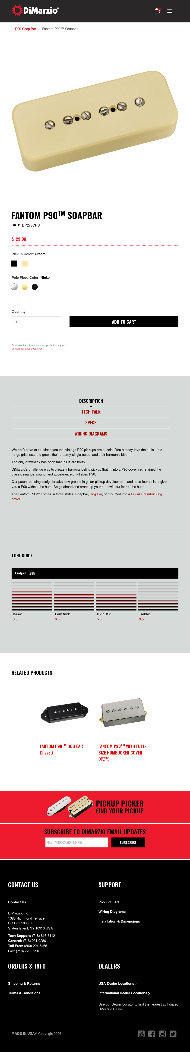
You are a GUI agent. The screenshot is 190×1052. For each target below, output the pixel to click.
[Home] (35, 10)
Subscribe (128, 842)
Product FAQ (108, 902)
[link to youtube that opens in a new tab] (141, 1034)
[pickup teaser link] (64, 712)
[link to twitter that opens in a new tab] (173, 1034)
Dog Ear (96, 493)
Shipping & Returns (24, 983)
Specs (91, 422)
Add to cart (124, 321)
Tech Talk (91, 411)
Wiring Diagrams (91, 433)
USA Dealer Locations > (117, 983)
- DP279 (122, 752)
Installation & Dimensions (119, 921)
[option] (64, 712)
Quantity (18, 311)
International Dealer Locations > (124, 992)
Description (91, 400)
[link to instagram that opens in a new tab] (162, 1034)
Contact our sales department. (28, 348)
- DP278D (62, 749)
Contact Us (17, 902)
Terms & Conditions (24, 992)
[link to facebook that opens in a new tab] (151, 1034)
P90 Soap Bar (25, 28)
